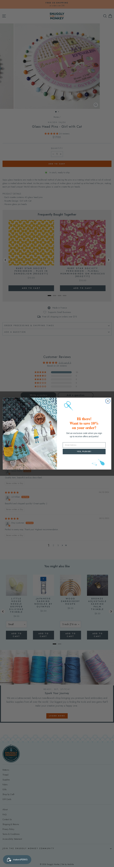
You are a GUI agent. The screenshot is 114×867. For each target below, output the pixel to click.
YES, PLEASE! (84, 451)
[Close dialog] (107, 401)
